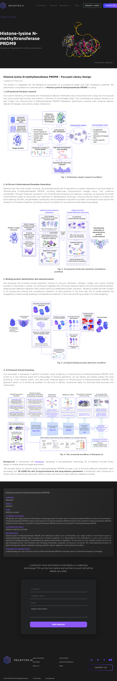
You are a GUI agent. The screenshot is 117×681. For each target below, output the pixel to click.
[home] (15, 5)
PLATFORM (36, 662)
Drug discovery (38, 658)
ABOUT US (36, 666)
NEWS (61, 666)
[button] (42, 5)
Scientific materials (66, 662)
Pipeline (53, 5)
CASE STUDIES (63, 658)
